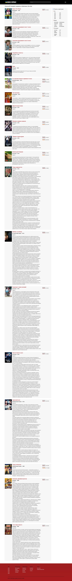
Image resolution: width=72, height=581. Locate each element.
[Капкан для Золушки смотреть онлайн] (8, 161)
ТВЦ (60, 32)
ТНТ (60, 35)
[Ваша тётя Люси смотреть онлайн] (8, 18)
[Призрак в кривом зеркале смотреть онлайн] (8, 130)
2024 (55, 14)
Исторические (61, 26)
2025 (9, 569)
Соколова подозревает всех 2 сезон (21, 40)
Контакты (39, 568)
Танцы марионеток (17, 167)
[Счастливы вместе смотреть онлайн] (8, 534)
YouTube (31, 569)
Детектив (14, 28)
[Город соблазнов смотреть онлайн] (8, 474)
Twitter (31, 570)
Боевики (60, 23)
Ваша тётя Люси (16, 9)
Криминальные (61, 22)
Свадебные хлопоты (17, 52)
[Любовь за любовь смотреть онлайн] (8, 241)
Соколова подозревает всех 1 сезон (21, 27)
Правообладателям (40, 569)
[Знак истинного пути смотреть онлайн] (8, 362)
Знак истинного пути (17, 352)
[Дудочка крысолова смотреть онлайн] (8, 115)
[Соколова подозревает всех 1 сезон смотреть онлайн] (8, 36)
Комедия (14, 68)
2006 (18, 526)
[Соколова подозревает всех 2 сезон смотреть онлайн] (8, 50)
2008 (18, 480)
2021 (18, 54)
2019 (21, 80)
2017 (60, 18)
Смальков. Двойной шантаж (19, 478)
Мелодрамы (56, 22)
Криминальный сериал (17, 401)
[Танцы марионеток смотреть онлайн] (8, 176)
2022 (19, 10)
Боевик (24, 570)
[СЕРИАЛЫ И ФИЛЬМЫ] (10, 2)
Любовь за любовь (17, 231)
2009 (23, 466)
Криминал (24, 568)
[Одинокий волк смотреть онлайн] (8, 409)
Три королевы (16, 92)
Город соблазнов (16, 464)
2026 (9, 568)
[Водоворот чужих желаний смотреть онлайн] (8, 296)
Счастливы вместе (17, 524)
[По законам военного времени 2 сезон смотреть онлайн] (8, 88)
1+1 (60, 31)
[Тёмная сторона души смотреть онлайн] (8, 146)
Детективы (56, 23)
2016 (19, 94)
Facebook (31, 568)
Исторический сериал (16, 233)
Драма (16, 569)
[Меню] (65, 2)
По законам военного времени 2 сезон (22, 78)
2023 (60, 14)
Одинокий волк (16, 400)
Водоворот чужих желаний (19, 287)
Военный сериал (15, 80)
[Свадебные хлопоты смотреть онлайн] (8, 62)
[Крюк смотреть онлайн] (8, 75)
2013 (18, 168)
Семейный (17, 570)
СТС (60, 34)
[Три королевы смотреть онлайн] (8, 102)
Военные (55, 26)
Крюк (13, 66)
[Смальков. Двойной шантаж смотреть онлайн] (8, 488)
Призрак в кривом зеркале (19, 121)
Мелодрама (14, 10)
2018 (55, 18)
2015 (18, 107)
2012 (18, 354)
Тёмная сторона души (18, 136)
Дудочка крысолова (17, 105)
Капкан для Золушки (17, 151)
